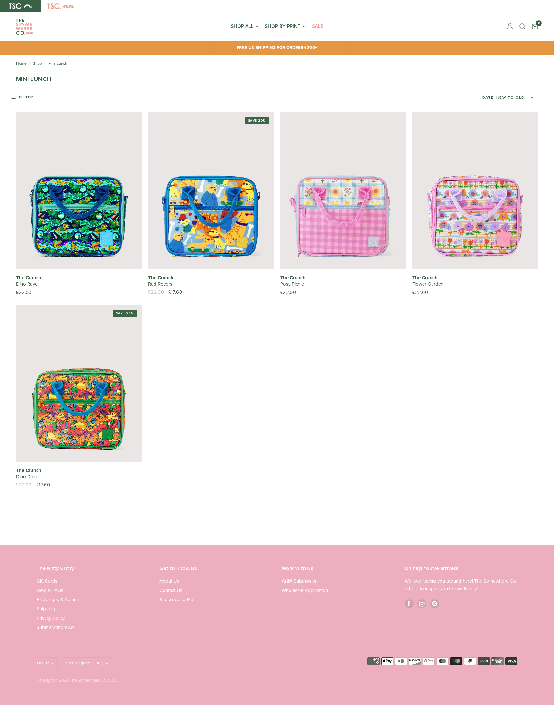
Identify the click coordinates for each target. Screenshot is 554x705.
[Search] (522, 26)
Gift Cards (47, 581)
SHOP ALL (242, 26)
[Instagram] (421, 603)
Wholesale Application (305, 590)
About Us (169, 581)
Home (21, 64)
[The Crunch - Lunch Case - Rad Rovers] (211, 190)
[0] (533, 26)
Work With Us (297, 568)
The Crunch (28, 277)
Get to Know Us (178, 568)
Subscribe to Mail (177, 599)
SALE (317, 26)
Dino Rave (27, 284)
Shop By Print (283, 26)
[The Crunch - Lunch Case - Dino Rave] (79, 190)
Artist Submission (300, 581)
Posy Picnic (292, 284)
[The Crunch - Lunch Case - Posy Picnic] (343, 190)
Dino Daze (27, 476)
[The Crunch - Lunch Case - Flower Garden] (475, 190)
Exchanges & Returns (58, 599)
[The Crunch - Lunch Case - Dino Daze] (79, 383)
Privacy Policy (51, 618)
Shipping (46, 609)
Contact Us (170, 590)
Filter (26, 97)
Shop (37, 64)
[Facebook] (409, 603)
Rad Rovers (160, 284)
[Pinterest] (434, 603)
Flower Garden (427, 284)
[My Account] (510, 26)
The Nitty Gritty (55, 568)
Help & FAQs (50, 590)
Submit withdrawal (56, 627)
